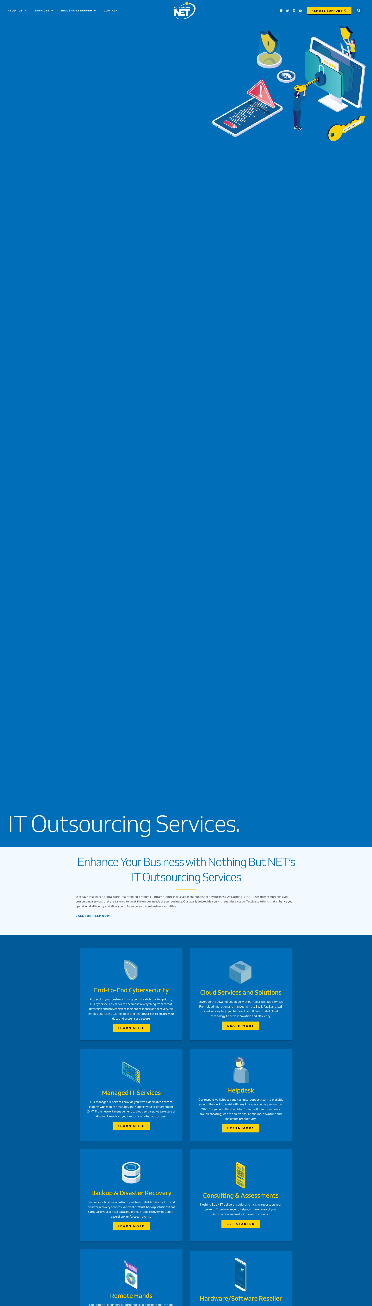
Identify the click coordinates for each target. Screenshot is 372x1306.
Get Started (240, 1224)
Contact (111, 10)
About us (15, 10)
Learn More (131, 1028)
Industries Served (76, 10)
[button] (358, 11)
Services (41, 10)
